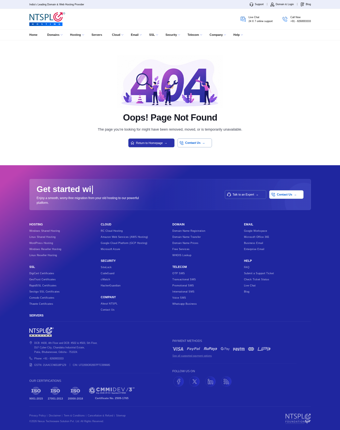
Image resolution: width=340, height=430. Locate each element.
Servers (96, 34)
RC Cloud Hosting (112, 230)
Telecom (194, 34)
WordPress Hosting (41, 243)
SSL (152, 34)
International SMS (183, 291)
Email (135, 34)
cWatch (105, 279)
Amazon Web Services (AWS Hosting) (124, 236)
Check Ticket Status (256, 279)
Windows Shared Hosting (44, 230)
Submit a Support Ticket (259, 273)
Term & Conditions (74, 416)
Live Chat (250, 285)
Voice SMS (179, 297)
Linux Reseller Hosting (43, 255)
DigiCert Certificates (41, 273)
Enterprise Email (254, 249)
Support (259, 4)
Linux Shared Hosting (42, 236)
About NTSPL (109, 303)
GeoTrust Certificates (42, 279)
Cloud (116, 34)
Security (171, 34)
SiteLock (106, 267)
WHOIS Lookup (181, 255)
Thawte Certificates (41, 303)
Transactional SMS (184, 279)
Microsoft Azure (110, 249)
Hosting (76, 34)
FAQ (246, 267)
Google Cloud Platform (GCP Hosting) (124, 243)
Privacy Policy (37, 416)
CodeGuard (108, 273)
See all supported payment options (192, 355)
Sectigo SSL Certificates (44, 291)
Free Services (181, 249)
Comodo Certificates (42, 297)
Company (217, 34)
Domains (53, 34)
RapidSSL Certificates (43, 285)
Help (236, 34)
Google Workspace (255, 230)
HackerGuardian (110, 285)
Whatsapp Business (184, 303)
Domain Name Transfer (186, 236)
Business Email (253, 243)
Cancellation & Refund (100, 416)
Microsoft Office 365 (256, 236)
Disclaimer (55, 416)
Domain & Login (284, 4)
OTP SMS (178, 273)
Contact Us (108, 309)
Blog (308, 4)
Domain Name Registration (188, 230)
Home (33, 34)
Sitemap (121, 416)
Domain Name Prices (185, 243)
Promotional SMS (183, 285)
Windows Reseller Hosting (45, 249)
